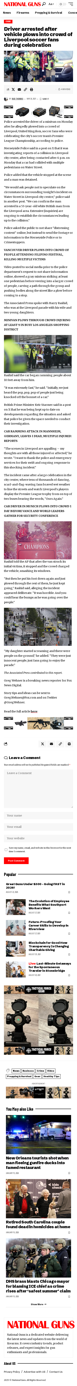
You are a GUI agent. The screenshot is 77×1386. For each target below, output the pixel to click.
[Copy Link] (25, 89)
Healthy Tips (51, 1076)
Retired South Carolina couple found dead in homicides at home (38, 1224)
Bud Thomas (17, 99)
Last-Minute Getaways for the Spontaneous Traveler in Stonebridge (50, 967)
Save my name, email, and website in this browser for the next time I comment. (40, 850)
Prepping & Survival (19, 1076)
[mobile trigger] (69, 4)
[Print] (31, 89)
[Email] (19, 89)
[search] (44, 4)
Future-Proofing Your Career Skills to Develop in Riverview (49, 925)
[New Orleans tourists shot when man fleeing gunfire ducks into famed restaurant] (38, 1134)
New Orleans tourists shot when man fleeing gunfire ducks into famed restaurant (37, 1162)
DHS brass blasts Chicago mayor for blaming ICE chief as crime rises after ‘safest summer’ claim (38, 1286)
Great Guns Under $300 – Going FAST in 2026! (35, 885)
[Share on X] (13, 89)
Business (28, 1070)
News (16, 1070)
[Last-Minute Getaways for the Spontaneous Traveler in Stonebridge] (16, 969)
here (34, 711)
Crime (8, 21)
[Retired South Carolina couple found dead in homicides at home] (38, 1198)
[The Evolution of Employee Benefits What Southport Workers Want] (16, 907)
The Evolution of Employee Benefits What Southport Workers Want (49, 904)
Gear (37, 1076)
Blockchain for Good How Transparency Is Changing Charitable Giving (49, 946)
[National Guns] (22, 4)
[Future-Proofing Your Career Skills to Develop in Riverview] (16, 928)
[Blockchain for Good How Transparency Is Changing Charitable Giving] (16, 949)
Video (50, 1070)
